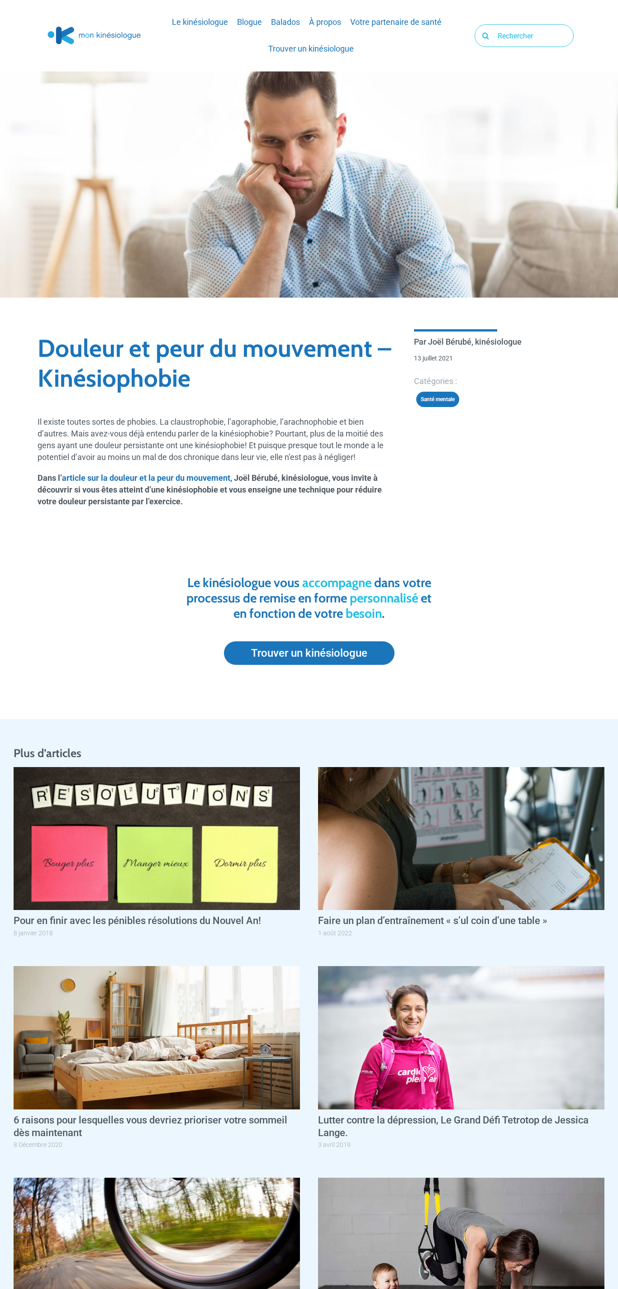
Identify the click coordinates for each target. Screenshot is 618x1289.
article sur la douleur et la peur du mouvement (146, 478)
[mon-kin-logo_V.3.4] (94, 28)
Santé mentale (438, 399)
